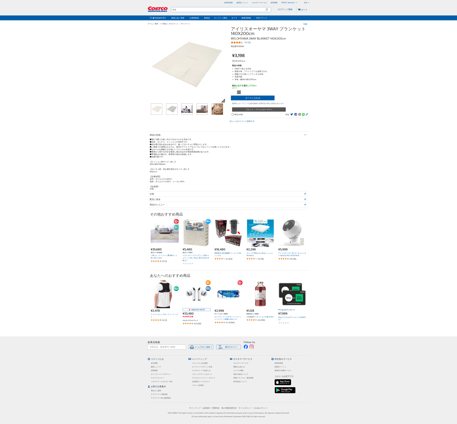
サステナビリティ (157, 378)
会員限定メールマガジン (201, 381)
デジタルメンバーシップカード (203, 378)
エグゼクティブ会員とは (201, 370)
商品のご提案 (156, 390)
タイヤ (234, 18)
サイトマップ (195, 408)
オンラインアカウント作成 (202, 367)
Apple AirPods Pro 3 (190, 320)
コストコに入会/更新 (200, 363)
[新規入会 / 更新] (184, 18)
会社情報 (154, 363)
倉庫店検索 (154, 342)
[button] (268, 9)
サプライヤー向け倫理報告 (161, 398)
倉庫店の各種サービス (283, 370)
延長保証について (240, 381)
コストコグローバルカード (202, 374)
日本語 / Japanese (288, 2)
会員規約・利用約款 (211, 408)
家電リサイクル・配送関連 (243, 378)
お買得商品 (194, 18)
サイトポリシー (245, 408)
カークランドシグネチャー (161, 374)
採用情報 (154, 370)
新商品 (207, 18)
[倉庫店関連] (251, 18)
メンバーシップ (199, 359)
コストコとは (157, 359)
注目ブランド (261, 18)
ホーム (150, 24)
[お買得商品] (199, 18)
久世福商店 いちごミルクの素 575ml (259, 317)
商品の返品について (240, 374)
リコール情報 (238, 370)
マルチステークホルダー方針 (162, 381)
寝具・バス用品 (160, 24)
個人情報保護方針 (229, 408)
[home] (158, 9)
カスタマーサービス (242, 359)
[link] (291, 114)
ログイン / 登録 (285, 9)
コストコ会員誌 (198, 385)
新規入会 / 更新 (177, 18)
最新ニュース (156, 367)
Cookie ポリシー (261, 408)
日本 (305, 3)
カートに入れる (252, 98)
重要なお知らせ (239, 367)
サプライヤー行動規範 (159, 394)
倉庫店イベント (280, 367)
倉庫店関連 (246, 18)
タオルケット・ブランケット (179, 24)
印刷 (305, 24)
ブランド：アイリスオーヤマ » (259, 109)
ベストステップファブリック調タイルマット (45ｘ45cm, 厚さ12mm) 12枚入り (196, 257)
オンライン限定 (220, 18)
